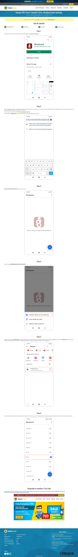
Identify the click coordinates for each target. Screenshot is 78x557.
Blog (17, 540)
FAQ (17, 541)
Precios (47, 7)
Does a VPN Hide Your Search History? (59, 543)
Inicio (5, 534)
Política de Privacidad (9, 541)
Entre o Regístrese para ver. (25, 111)
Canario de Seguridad (9, 543)
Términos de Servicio (8, 540)
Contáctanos (19, 536)
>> (41, 4)
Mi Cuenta (71, 4)
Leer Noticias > (54, 547)
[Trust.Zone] (10, 8)
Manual (18, 543)
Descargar (59, 7)
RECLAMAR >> (50, 1)
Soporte (71, 7)
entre (38, 19)
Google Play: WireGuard (34, 33)
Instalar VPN (53, 7)
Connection (27, 492)
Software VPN (7, 536)
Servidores (65, 7)
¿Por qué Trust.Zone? (39, 7)
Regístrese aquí (51, 19)
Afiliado (6, 545)
